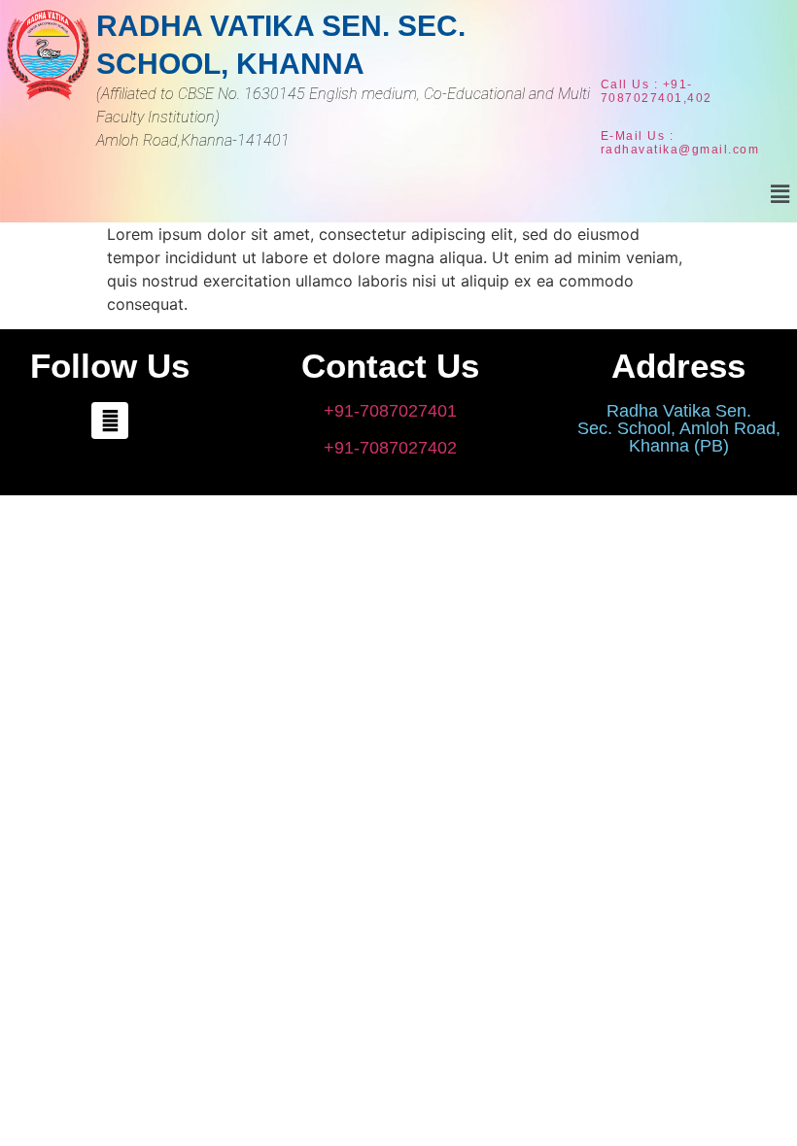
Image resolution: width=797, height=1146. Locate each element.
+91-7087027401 (390, 411)
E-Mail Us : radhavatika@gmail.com (680, 142)
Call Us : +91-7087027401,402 (656, 91)
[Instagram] (109, 420)
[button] (780, 194)
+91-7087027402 (390, 447)
